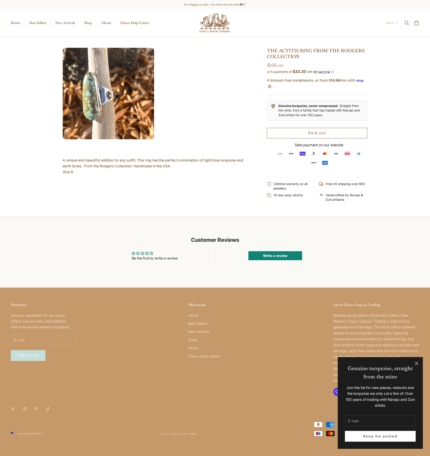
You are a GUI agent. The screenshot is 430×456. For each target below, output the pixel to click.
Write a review (275, 255)
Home (15, 22)
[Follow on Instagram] (24, 409)
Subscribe (28, 355)
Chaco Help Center (134, 22)
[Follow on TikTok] (48, 409)
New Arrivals (65, 22)
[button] (317, 72)
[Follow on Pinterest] (36, 409)
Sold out (317, 133)
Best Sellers (37, 22)
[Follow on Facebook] (13, 409)
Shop (88, 22)
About (106, 22)
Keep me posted (380, 436)
